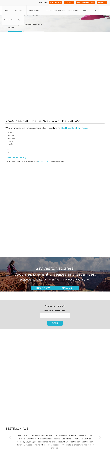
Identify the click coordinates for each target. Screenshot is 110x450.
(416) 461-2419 (55, 3)
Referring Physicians (85, 3)
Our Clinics (69, 3)
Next (99, 437)
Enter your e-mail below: (55, 311)
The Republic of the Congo (74, 128)
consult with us (43, 161)
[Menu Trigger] (105, 15)
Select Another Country (15, 158)
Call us (67, 288)
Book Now (102, 3)
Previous (10, 437)
